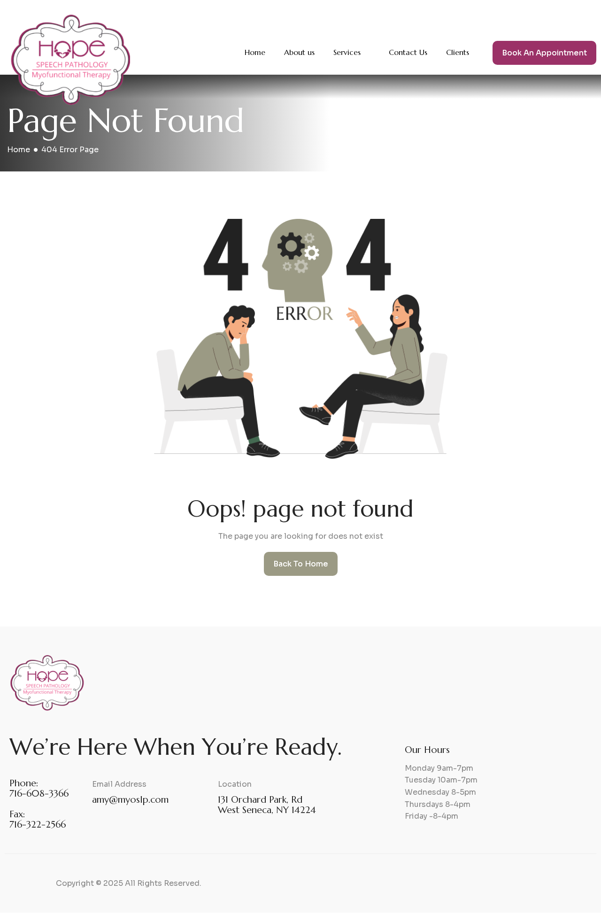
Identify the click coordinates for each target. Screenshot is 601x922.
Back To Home (300, 564)
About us (299, 52)
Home (255, 52)
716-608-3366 (39, 793)
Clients (457, 52)
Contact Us (408, 52)
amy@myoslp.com (130, 800)
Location (235, 784)
